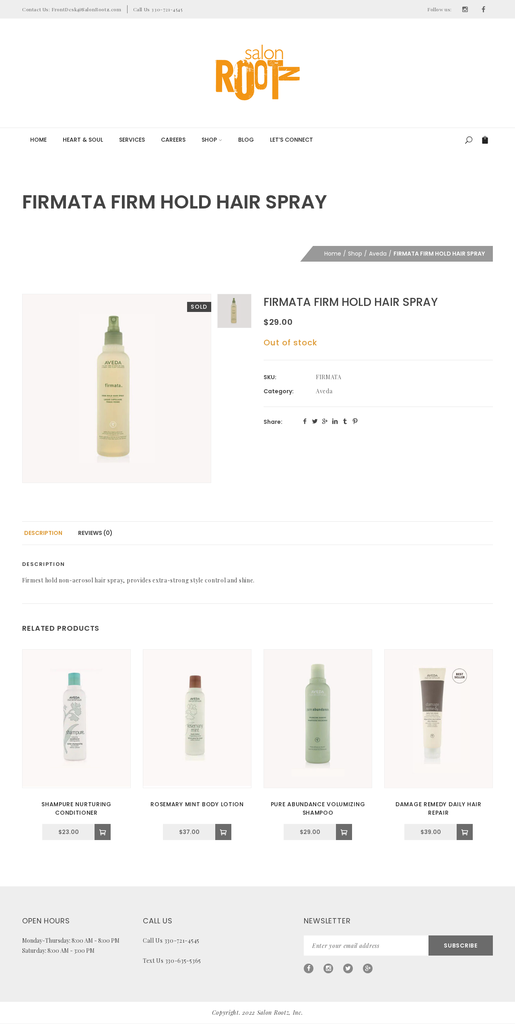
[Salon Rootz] (257, 72)
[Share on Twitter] (315, 421)
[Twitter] (348, 968)
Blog (246, 140)
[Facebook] (483, 9)
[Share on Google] (325, 421)
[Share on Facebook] (305, 421)
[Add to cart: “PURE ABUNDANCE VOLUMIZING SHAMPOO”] (344, 832)
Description (43, 533)
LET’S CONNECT (291, 140)
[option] (117, 388)
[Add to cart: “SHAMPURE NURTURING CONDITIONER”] (103, 832)
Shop (209, 140)
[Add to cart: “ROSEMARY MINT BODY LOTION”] (223, 832)
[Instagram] (465, 9)
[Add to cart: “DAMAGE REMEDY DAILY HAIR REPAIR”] (465, 832)
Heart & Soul (83, 140)
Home (38, 140)
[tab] (43, 533)
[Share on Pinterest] (355, 421)
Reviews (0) (95, 533)
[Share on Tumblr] (345, 421)
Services (132, 140)
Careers (173, 140)
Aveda (378, 254)
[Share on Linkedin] (335, 421)
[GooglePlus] (368, 968)
